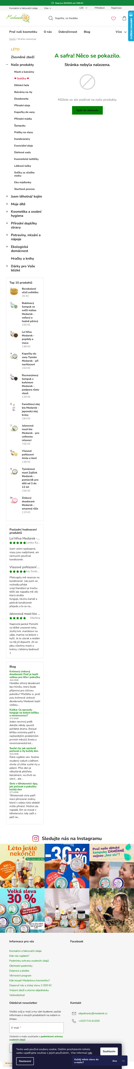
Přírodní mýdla (23, 119)
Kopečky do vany (24, 112)
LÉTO (15, 49)
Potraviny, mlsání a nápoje (26, 237)
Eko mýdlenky (22, 182)
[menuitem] (23, 31)
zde (90, 1053)
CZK (81, 7)
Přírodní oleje (22, 105)
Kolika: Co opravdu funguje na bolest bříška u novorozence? (24, 712)
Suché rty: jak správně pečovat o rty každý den (23, 750)
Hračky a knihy (22, 258)
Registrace (116, 7)
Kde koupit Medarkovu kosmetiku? (29, 980)
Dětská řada (21, 85)
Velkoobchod (17, 995)
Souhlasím (109, 1051)
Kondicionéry (22, 139)
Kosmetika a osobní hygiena (26, 213)
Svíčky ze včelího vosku (24, 174)
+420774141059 (89, 1021)
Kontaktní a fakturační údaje (23, 8)
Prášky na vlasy (23, 132)
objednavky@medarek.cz (92, 1013)
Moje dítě (18, 204)
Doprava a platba (19, 971)
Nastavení (25, 1061)
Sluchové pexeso (24, 189)
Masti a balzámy (24, 72)
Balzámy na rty (23, 92)
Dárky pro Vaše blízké (23, 268)
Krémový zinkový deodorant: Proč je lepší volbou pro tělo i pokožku (24, 674)
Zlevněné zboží (22, 57)
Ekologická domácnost (19, 248)
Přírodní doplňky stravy (24, 225)
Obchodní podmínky (21, 966)
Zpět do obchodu (87, 110)
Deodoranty (21, 99)
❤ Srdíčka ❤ (21, 78)
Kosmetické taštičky (26, 159)
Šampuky (19, 125)
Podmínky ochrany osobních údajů (29, 961)
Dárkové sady (22, 152)
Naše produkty (22, 64)
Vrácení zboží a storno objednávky (29, 990)
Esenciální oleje (23, 145)
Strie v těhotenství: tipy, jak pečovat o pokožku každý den (23, 786)
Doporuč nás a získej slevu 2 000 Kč (30, 985)
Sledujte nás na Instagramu (72, 838)
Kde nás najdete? (19, 956)
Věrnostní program (20, 975)
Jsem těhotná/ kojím (26, 196)
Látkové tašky (22, 166)
